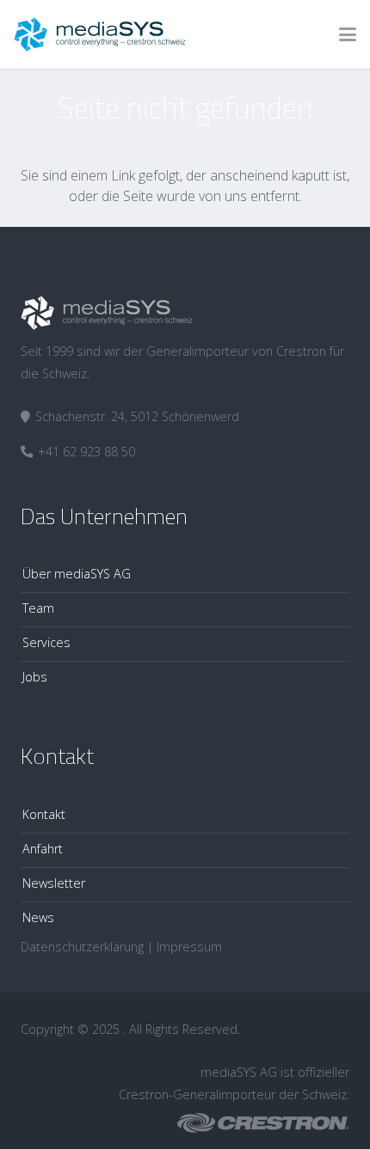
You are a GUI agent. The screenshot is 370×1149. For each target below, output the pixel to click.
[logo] (100, 34)
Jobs (34, 677)
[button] (347, 34)
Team (38, 608)
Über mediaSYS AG (76, 573)
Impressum (189, 946)
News (38, 917)
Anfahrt (42, 848)
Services (46, 642)
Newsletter (53, 883)
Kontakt (43, 814)
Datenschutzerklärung (82, 946)
